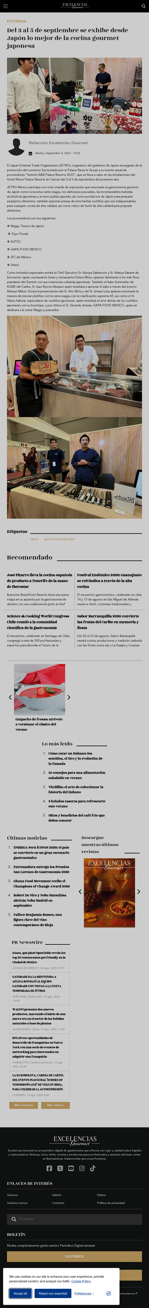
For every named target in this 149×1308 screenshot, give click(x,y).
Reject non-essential (53, 1293)
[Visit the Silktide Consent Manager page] (108, 1293)
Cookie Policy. (81, 1281)
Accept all (20, 1293)
